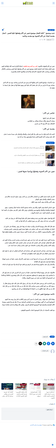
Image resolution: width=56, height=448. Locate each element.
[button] (48, 343)
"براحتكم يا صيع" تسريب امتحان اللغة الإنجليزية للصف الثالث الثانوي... (49, 395)
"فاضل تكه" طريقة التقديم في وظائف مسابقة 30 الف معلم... (7, 394)
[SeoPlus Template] (54, 425)
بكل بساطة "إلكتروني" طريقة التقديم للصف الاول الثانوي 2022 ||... (21, 394)
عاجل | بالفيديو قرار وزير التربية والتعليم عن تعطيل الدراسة (31, 162)
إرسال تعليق (49, 409)
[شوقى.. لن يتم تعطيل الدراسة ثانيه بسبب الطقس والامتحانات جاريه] (50, 156)
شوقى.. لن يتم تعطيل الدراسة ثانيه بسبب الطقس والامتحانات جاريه (29, 155)
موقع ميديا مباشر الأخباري (36, 425)
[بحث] (2, 3)
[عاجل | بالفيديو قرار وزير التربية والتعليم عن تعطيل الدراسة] (50, 163)
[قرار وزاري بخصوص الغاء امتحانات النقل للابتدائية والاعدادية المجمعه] (50, 148)
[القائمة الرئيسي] (54, 3)
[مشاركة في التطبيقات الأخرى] (36, 343)
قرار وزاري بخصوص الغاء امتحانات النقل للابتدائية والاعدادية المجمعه (29, 147)
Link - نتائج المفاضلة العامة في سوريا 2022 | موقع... (35, 394)
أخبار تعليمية (51, 30)
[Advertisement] (28, 18)
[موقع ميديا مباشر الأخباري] (28, 3)
